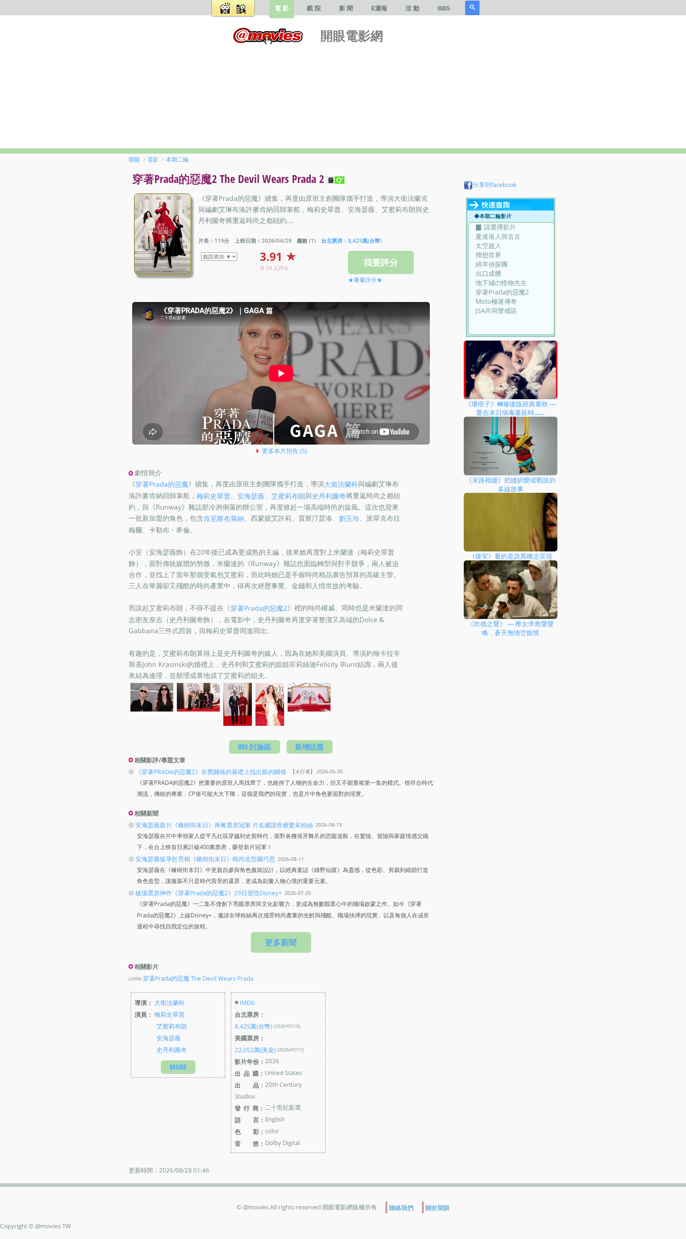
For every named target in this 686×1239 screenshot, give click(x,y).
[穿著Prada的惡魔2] (511, 292)
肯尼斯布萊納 (223, 519)
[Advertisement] (343, 95)
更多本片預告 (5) (284, 450)
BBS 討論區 (254, 747)
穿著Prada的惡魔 (161, 484)
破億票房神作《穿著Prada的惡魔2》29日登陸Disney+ (208, 892)
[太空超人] (511, 246)
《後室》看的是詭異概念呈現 (510, 556)
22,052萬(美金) (255, 1049)
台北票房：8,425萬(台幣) (351, 240)
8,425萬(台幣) (253, 1026)
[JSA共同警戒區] (511, 311)
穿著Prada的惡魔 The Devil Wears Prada (198, 978)
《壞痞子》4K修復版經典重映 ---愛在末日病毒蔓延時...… (510, 408)
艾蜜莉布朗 (288, 496)
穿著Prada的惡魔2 (258, 608)
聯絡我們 (401, 1207)
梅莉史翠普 (213, 496)
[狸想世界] (511, 255)
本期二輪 (177, 159)
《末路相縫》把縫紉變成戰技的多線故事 (511, 484)
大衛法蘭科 (341, 484)
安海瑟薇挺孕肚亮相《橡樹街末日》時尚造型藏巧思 (205, 858)
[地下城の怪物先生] (511, 283)
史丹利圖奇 (329, 496)
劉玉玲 (349, 519)
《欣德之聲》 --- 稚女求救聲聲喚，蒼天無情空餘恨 (510, 628)
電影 (153, 159)
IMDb (247, 1002)
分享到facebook (495, 184)
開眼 (134, 159)
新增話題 (309, 747)
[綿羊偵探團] (511, 264)
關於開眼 (438, 1207)
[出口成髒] (511, 273)
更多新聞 (281, 942)
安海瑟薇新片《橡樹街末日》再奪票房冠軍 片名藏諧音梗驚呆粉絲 (224, 824)
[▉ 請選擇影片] (511, 227)
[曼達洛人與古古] (511, 236)
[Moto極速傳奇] (511, 301)
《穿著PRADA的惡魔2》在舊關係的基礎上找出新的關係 (210, 771)
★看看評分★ (365, 280)
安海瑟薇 (250, 496)
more (178, 1067)
